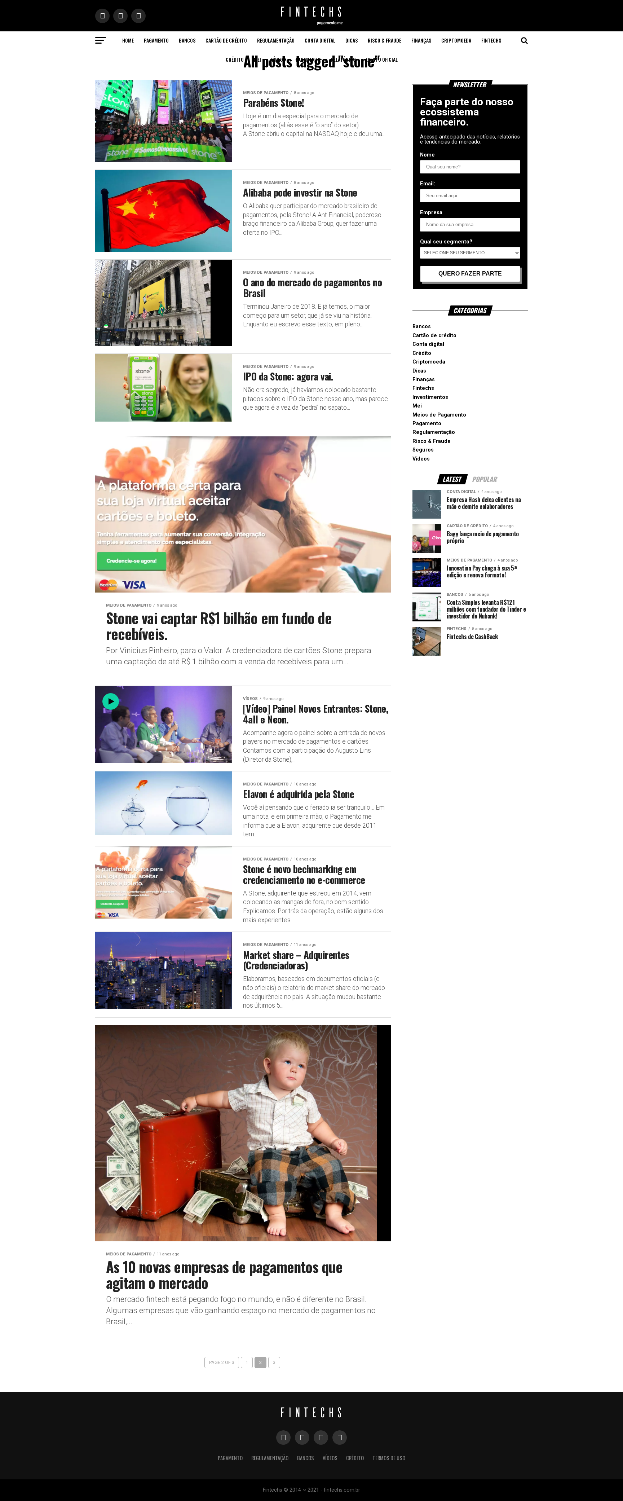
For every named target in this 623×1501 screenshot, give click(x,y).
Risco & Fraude (384, 40)
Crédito (235, 59)
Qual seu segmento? (446, 242)
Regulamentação (276, 40)
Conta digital (320, 40)
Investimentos (430, 397)
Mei (257, 59)
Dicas (351, 40)
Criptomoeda (456, 40)
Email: (427, 184)
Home (128, 40)
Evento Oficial (382, 59)
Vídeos (278, 59)
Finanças (421, 40)
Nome (427, 155)
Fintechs (491, 40)
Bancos (187, 40)
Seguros (423, 450)
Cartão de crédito (226, 40)
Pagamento (156, 40)
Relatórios (343, 59)
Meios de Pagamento (439, 415)
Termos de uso (388, 1458)
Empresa (431, 213)
